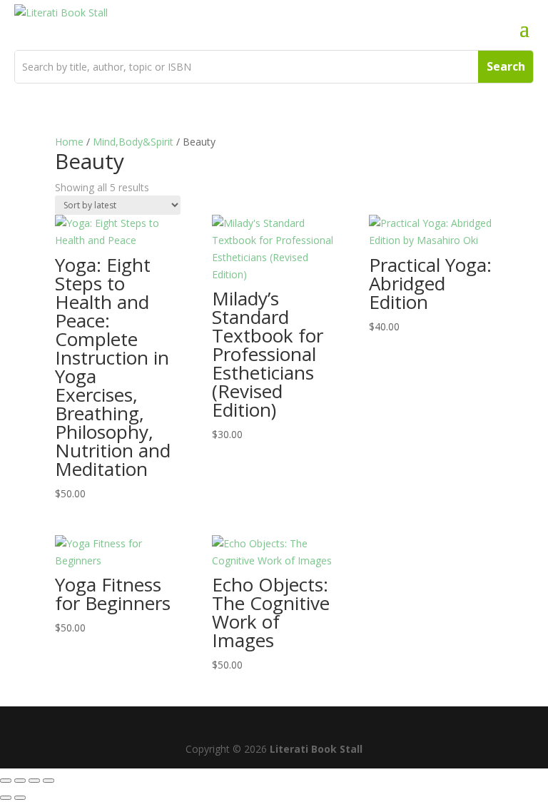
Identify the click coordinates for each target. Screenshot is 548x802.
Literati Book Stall (316, 749)
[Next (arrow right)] (20, 798)
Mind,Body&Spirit (133, 141)
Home (69, 141)
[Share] (34, 780)
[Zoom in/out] (5, 780)
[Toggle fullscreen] (20, 780)
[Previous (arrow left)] (5, 798)
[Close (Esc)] (48, 780)
